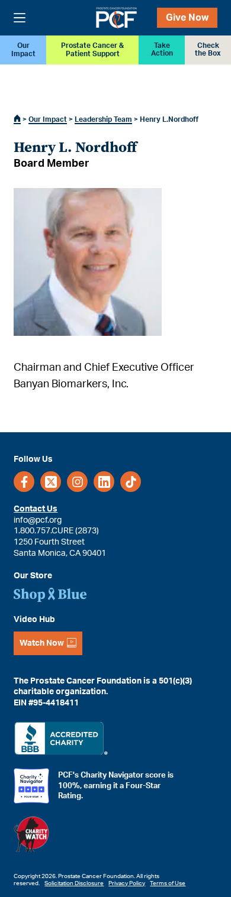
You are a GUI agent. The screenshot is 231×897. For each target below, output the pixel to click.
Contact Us (35, 509)
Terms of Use (167, 883)
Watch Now (42, 643)
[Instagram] (77, 481)
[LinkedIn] (104, 481)
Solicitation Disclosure (74, 883)
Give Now (187, 17)
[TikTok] (130, 481)
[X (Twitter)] (50, 481)
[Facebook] (24, 481)
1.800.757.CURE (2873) (56, 531)
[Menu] (19, 18)
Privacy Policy (126, 883)
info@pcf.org (38, 520)
